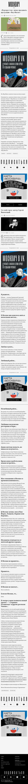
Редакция (17, 756)
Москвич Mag (7, 780)
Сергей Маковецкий (5, 690)
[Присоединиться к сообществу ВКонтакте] (10, 167)
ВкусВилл (3, 153)
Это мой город (12, 690)
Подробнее (20, 204)
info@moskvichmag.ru (8, 781)
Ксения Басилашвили (10, 215)
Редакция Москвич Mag (10, 15)
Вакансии (17, 758)
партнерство (9, 153)
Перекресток (15, 153)
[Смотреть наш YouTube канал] (24, 167)
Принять (7, 204)
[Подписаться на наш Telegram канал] (4, 167)
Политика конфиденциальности (20, 761)
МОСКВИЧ (14, 4)
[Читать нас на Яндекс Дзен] (17, 167)
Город (2, 15)
